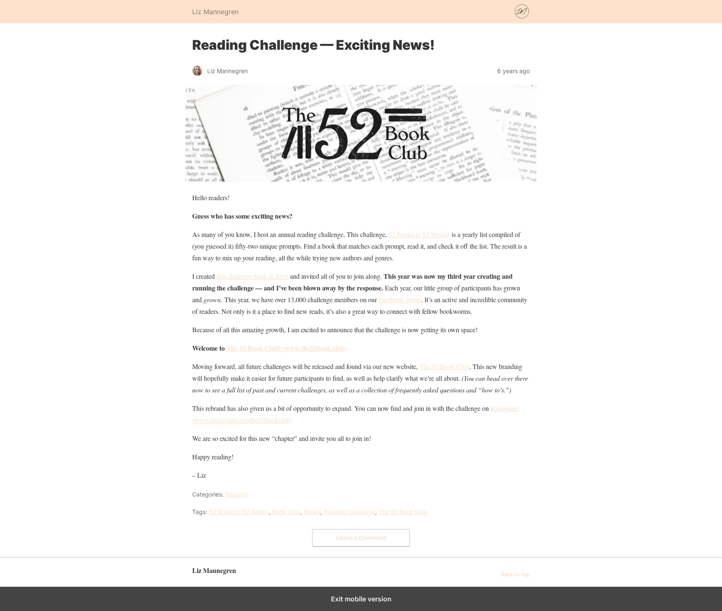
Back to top (515, 574)
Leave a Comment (361, 537)
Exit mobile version (361, 599)
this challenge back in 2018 (252, 276)
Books (312, 511)
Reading (236, 494)
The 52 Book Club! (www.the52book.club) (286, 348)
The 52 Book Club (444, 366)
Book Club (286, 511)
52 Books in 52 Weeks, (419, 234)
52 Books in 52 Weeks (239, 511)
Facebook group (400, 299)
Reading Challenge (349, 511)
